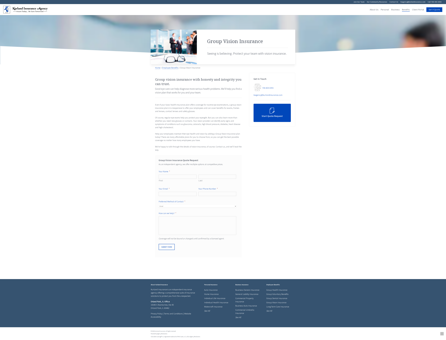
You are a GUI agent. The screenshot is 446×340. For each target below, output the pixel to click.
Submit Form (166, 247)
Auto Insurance (211, 290)
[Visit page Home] (25, 9)
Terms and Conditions (173, 313)
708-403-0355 (268, 88)
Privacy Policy (156, 313)
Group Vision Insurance (276, 302)
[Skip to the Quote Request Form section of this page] (272, 113)
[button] (442, 333)
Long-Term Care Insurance (277, 306)
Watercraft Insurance (213, 306)
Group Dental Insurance (276, 298)
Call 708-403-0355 (435, 2)
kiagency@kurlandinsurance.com (413, 2)
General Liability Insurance (246, 294)
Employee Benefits (170, 67)
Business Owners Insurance (247, 290)
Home (157, 67)
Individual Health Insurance (216, 302)
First (161, 180)
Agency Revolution (162, 334)
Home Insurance (211, 294)
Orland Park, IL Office (160, 301)
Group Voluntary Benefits (277, 294)
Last (200, 180)
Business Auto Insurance (246, 305)
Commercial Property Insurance (244, 300)
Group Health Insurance (276, 290)
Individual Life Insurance (214, 298)
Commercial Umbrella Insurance (244, 311)
